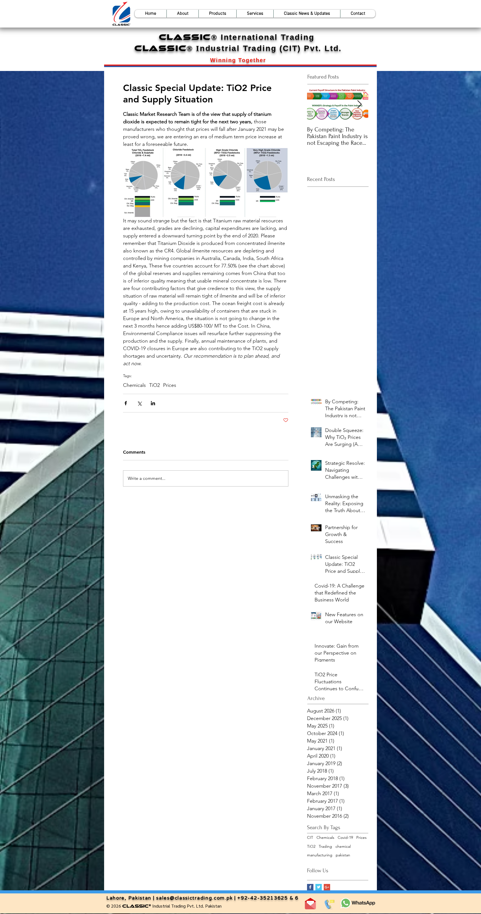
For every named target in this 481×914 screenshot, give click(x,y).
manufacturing (319, 855)
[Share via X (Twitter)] (139, 403)
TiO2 (154, 385)
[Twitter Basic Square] (318, 887)
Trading (325, 846)
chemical (343, 846)
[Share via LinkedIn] (153, 403)
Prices (169, 385)
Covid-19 (345, 837)
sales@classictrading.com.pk (194, 898)
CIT (310, 837)
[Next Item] (359, 104)
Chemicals (134, 385)
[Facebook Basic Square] (310, 887)
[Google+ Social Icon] (327, 887)
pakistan (343, 855)
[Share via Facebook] (125, 403)
